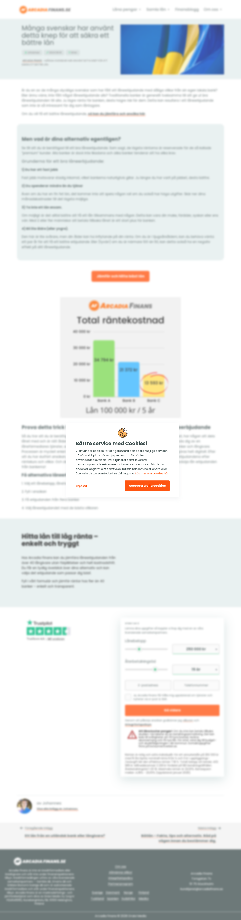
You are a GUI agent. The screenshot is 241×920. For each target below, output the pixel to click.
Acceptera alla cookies (147, 485)
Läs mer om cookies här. (152, 473)
